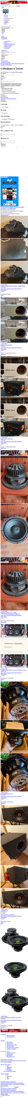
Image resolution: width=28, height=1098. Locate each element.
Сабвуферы (8, 64)
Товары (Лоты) (7, 84)
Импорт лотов (10, 1046)
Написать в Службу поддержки (9, 1088)
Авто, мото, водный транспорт (16, 63)
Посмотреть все (5, 215)
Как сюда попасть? (18, 72)
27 (1, 1028)
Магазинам (9, 1055)
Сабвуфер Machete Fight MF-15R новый (11, 1017)
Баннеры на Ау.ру (11, 1052)
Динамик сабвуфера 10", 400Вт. (9, 612)
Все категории (4, 63)
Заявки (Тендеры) (5, 85)
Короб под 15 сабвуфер (6, 345)
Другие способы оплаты (10, 1071)
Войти (3, 58)
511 (1, 924)
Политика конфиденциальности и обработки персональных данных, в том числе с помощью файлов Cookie (13, 1084)
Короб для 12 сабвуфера (7, 438)
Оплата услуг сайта (6, 1064)
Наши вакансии (11, 1035)
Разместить (4, 37)
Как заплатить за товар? (13, 1047)
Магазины (18, 85)
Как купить (9, 1042)
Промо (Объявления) (16, 84)
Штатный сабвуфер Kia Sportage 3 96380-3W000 (13, 286)
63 (1, 680)
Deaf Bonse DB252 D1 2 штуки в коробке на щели (13, 670)
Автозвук (3, 64)
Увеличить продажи (12, 1044)
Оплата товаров (5, 1073)
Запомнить (5, 55)
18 (1, 804)
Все (2, 84)
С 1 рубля (12, 85)
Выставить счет (11, 1056)
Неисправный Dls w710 (7, 793)
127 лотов (8, 213)
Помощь (3, 1040)
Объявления (10, 1054)
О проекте (3, 1034)
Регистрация (4, 60)
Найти (3, 29)
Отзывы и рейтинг (11, 1048)
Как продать (10, 1043)
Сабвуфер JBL (4, 910)
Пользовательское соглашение (8, 1081)
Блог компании (10, 1036)
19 (1, 296)
